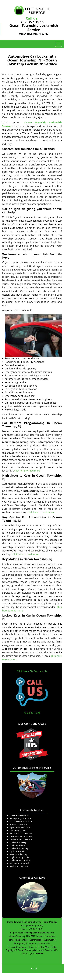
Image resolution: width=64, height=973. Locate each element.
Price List (33, 947)
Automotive (50, 940)
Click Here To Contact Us (32, 671)
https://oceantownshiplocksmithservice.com (32, 933)
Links (54, 947)
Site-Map (44, 947)
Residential (21, 940)
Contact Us (44, 943)
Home (10, 940)
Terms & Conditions (16, 947)
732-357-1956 (32, 21)
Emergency (19, 943)
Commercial (35, 940)
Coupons (32, 943)
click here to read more (27, 470)
